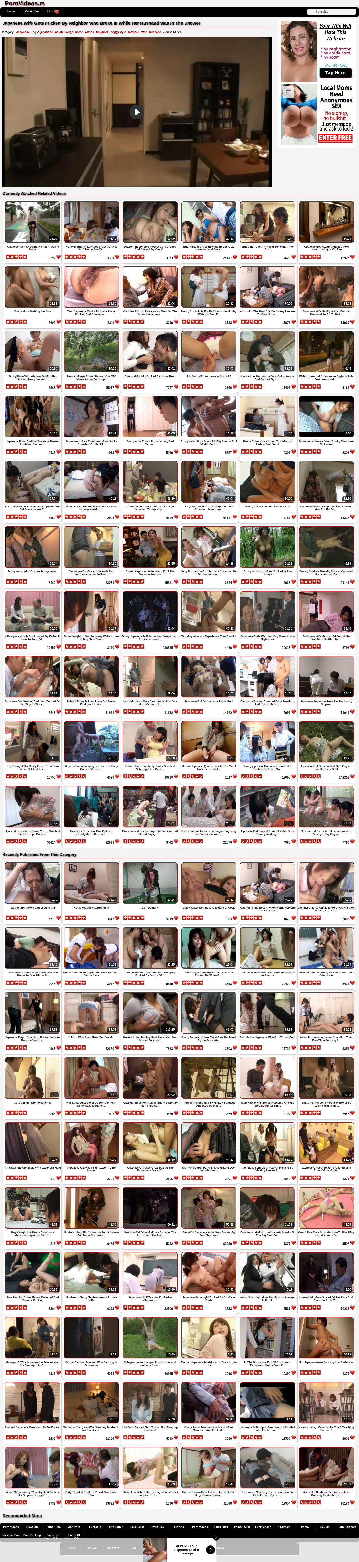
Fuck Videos (263, 1526)
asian (59, 32)
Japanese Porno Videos (53, 1537)
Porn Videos (11, 1526)
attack (89, 32)
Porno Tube (53, 1526)
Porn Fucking (32, 1535)
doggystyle (118, 32)
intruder (133, 32)
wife (144, 32)
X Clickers (284, 1526)
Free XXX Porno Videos (74, 1537)
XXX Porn (74, 1526)
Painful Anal (242, 1526)
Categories (32, 11)
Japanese (23, 32)
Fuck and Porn (11, 1535)
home (79, 32)
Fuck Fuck (221, 1526)
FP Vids (179, 1526)
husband (155, 32)
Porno (305, 1526)
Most (50, 11)
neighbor (102, 32)
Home (11, 11)
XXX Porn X (116, 1526)
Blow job (32, 1526)
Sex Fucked (137, 1526)
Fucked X (95, 1526)
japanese (46, 32)
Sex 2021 (326, 1526)
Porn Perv (158, 1526)
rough (69, 32)
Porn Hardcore (347, 1526)
